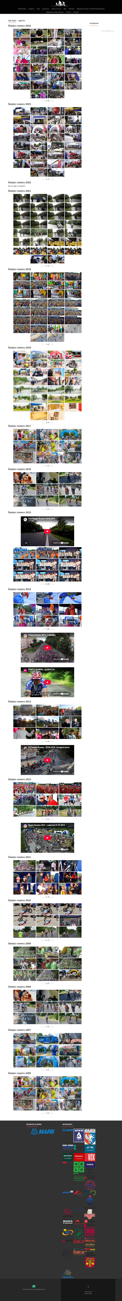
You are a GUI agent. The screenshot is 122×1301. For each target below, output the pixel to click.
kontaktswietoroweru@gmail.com (34, 1289)
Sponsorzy (45, 9)
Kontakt (76, 12)
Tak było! (72, 9)
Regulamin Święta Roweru (55, 12)
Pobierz (68, 12)
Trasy (38, 9)
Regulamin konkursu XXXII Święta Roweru (91, 9)
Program (31, 9)
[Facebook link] (88, 1287)
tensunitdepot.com (107, 31)
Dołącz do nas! (56, 9)
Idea (65, 9)
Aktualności (22, 9)
